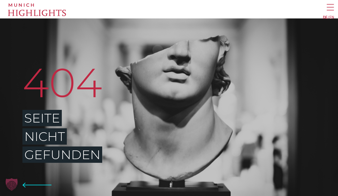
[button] (11, 184)
